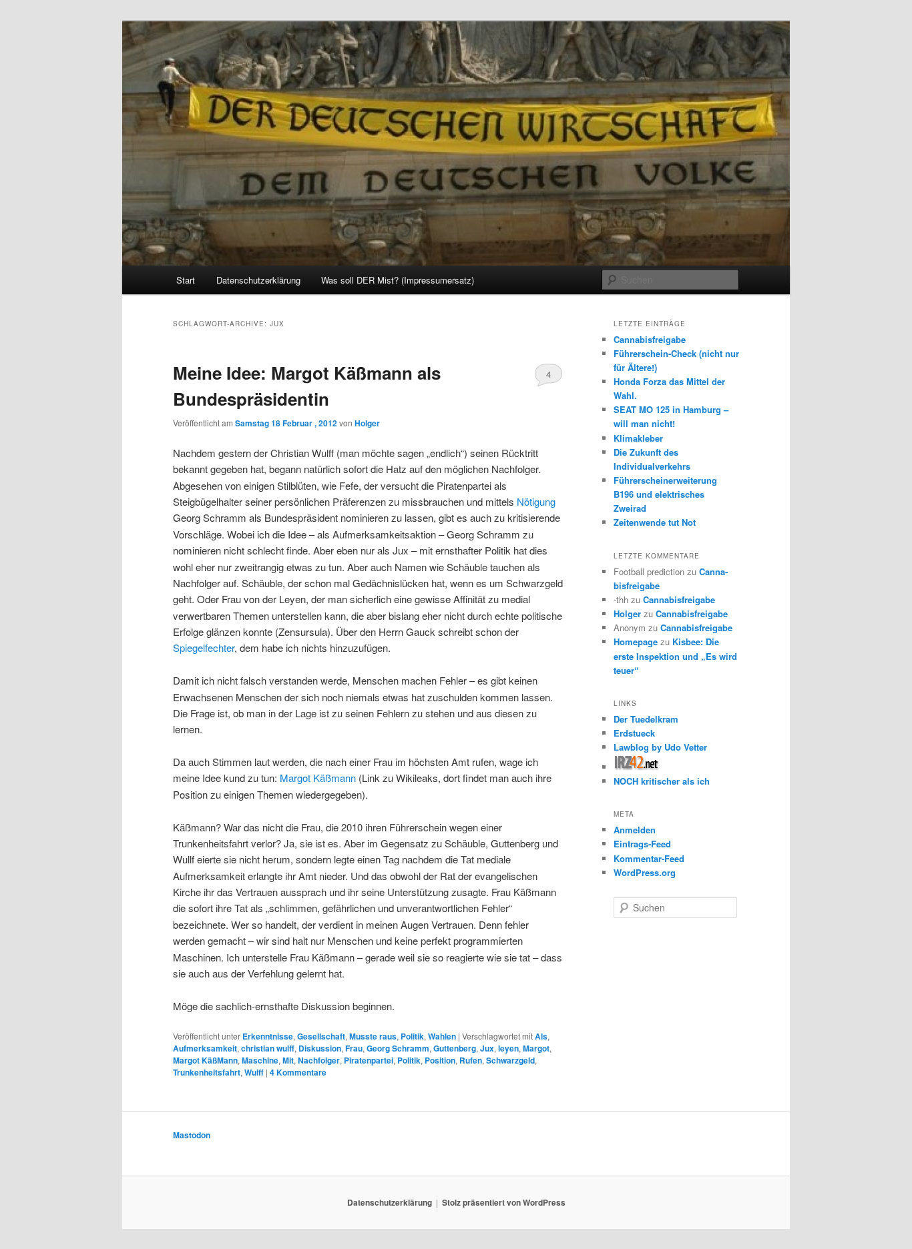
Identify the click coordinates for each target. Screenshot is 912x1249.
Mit (288, 1060)
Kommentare (298, 1072)
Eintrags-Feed (642, 843)
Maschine (260, 1060)
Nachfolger (319, 1060)
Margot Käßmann (318, 778)
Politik (412, 1036)
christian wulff (267, 1048)
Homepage (636, 641)
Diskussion (319, 1048)
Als (541, 1036)
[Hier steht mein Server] (637, 767)
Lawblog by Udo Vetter (660, 747)
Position (440, 1060)
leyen (508, 1048)
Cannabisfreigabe (650, 339)
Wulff (254, 1072)
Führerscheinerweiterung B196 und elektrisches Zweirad (665, 494)
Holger (367, 423)
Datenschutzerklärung (258, 280)
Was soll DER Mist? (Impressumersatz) (397, 280)
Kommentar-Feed (649, 858)
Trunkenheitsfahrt (206, 1072)
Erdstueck (634, 733)
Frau (354, 1048)
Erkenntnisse (267, 1036)
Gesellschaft (321, 1036)
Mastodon (191, 1135)
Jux (487, 1048)
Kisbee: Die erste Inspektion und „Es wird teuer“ (675, 655)
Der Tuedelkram (646, 719)
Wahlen (442, 1036)
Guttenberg (454, 1048)
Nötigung (536, 501)
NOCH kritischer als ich (662, 781)
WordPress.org (645, 872)
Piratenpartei (368, 1060)
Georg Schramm (398, 1048)
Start (185, 280)
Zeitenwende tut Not (655, 522)
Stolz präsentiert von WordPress (503, 1202)
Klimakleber (638, 438)
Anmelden (635, 829)
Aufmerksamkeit (205, 1048)
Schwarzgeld (510, 1060)
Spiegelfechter (203, 648)
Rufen (470, 1060)
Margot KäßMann (205, 1060)
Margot (536, 1048)
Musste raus (373, 1036)
